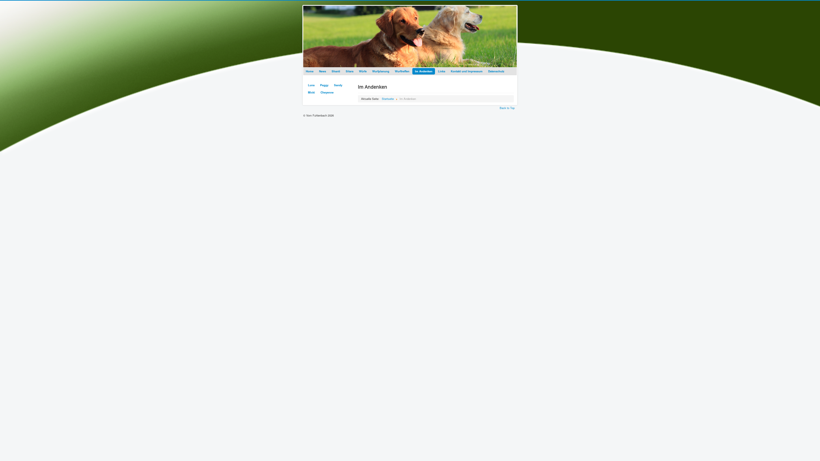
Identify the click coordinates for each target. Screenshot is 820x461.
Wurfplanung (380, 71)
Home (309, 71)
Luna (311, 85)
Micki (311, 92)
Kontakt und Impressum (467, 71)
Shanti (336, 71)
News (322, 71)
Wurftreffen (402, 71)
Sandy (338, 85)
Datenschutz (496, 71)
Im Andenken (423, 71)
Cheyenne (327, 92)
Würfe (363, 71)
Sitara (349, 71)
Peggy (324, 85)
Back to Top (507, 108)
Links (441, 71)
